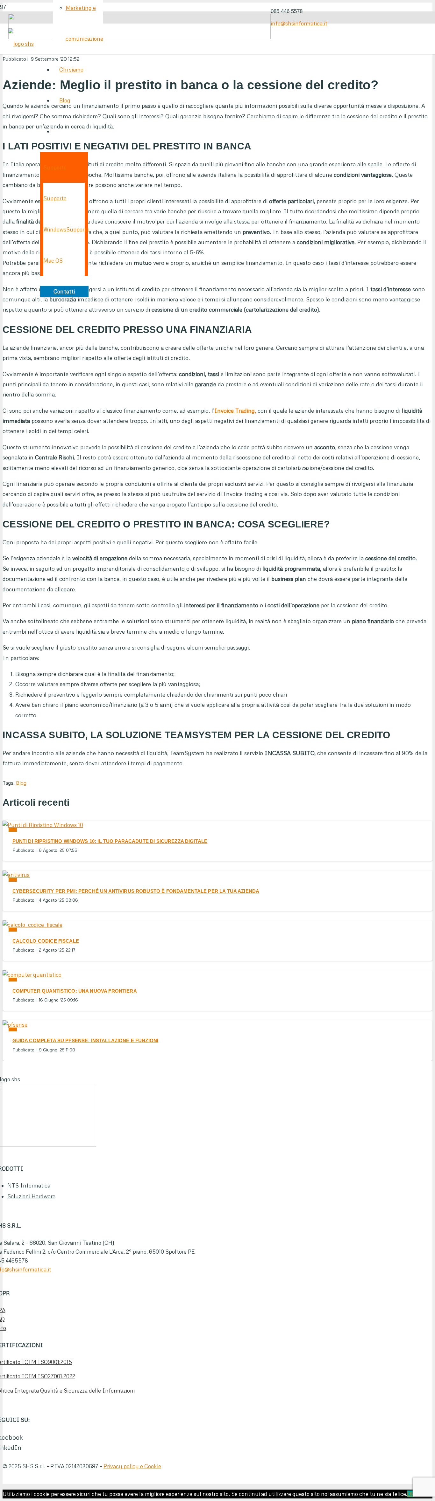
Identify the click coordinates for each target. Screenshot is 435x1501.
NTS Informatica (28, 1185)
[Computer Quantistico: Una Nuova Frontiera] (32, 974)
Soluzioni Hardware (31, 1196)
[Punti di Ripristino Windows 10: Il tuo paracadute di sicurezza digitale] (43, 825)
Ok (410, 1494)
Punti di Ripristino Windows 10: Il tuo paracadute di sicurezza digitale (110, 841)
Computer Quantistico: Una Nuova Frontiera (74, 991)
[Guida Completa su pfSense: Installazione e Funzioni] (15, 1024)
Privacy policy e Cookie (132, 1466)
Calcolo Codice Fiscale (45, 941)
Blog (21, 783)
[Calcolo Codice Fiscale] (32, 924)
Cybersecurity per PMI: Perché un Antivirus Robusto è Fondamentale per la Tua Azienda (136, 891)
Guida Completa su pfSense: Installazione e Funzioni (85, 1040)
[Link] (21, 43)
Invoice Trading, (235, 410)
